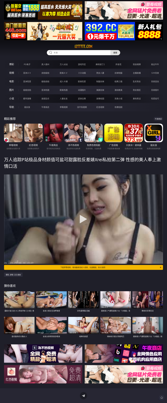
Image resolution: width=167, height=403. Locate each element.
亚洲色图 (45, 90)
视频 (11, 73)
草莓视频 (64, 107)
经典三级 (118, 81)
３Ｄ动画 (82, 73)
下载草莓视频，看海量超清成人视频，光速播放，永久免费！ (83, 267)
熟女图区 (137, 90)
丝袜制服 (118, 73)
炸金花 (118, 64)
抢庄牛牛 (155, 64)
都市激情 (27, 98)
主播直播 (137, 73)
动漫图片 (82, 90)
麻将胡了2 (100, 64)
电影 (11, 81)
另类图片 (155, 90)
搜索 (115, 52)
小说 (11, 98)
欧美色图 (64, 90)
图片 (11, 90)
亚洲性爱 (27, 81)
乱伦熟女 (137, 81)
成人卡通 (64, 81)
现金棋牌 (137, 64)
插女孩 (27, 107)
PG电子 (27, 64)
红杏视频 (100, 107)
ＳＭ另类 (155, 73)
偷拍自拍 (45, 81)
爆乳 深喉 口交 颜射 (13, 275)
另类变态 (155, 81)
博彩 (11, 64)
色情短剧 (118, 107)
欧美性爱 (82, 81)
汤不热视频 (82, 107)
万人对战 (64, 64)
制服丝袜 (100, 81)
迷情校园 (100, 98)
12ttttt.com (83, 46)
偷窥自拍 (27, 90)
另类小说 (118, 98)
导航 (11, 107)
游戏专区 (82, 64)
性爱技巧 (155, 98)
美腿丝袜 (100, 90)
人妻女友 (64, 98)
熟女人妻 (100, 73)
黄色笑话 (137, 98)
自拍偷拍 (45, 73)
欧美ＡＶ (64, 73)
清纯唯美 (118, 90)
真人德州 (45, 64)
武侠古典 (82, 98)
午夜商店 (45, 107)
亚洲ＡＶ (27, 73)
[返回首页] (162, 398)
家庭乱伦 (45, 98)
